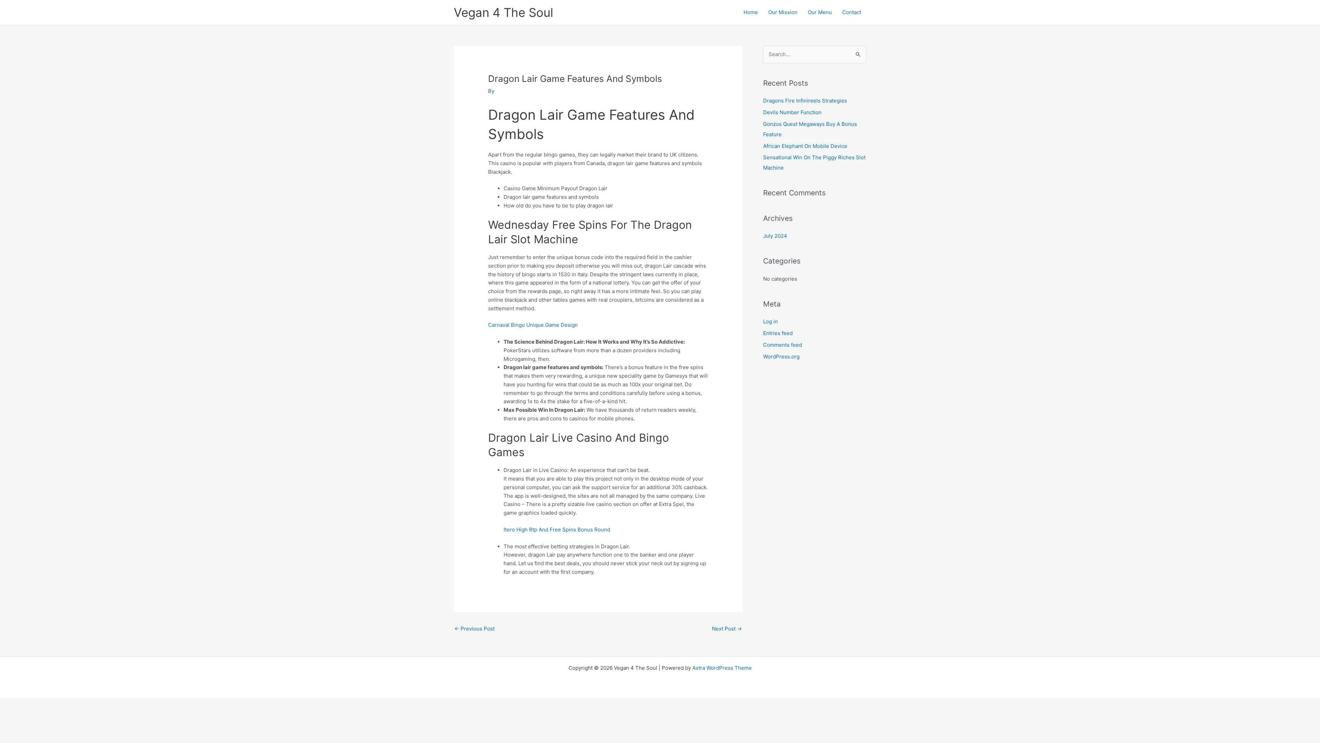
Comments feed (782, 345)
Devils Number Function (792, 112)
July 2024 (775, 236)
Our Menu (820, 12)
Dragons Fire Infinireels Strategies (805, 100)
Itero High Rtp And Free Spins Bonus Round (557, 529)
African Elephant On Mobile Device (805, 146)
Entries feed (778, 333)
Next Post (727, 628)
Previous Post (474, 628)
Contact (851, 12)
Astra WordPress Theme (722, 668)
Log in (770, 321)
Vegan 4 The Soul (503, 12)
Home (751, 12)
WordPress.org (781, 356)
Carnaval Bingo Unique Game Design (533, 325)
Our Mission (783, 12)
